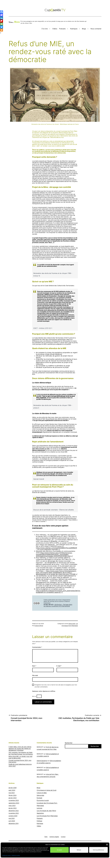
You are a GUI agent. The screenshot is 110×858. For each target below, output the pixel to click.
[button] (107, 844)
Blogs (84, 29)
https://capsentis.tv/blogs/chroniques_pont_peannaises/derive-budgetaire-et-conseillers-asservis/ (58, 591)
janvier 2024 (13, 798)
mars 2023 (12, 805)
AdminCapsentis (42, 760)
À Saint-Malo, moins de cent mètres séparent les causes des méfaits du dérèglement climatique (20, 748)
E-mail (58, 666)
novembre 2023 (14, 800)
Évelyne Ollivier (38, 625)
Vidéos (54, 29)
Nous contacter (96, 29)
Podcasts (62, 29)
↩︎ (59, 549)
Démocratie (72, 623)
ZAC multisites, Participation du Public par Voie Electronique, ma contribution (21, 753)
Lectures (39, 808)
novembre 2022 (14, 813)
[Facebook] (1, 12)
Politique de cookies (6, 855)
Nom (34, 666)
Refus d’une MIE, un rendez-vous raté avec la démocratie (20, 757)
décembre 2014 (13, 823)
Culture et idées (42, 793)
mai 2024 (12, 793)
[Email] (1, 24)
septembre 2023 (14, 803)
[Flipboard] (1, 21)
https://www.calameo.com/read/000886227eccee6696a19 (56, 548)
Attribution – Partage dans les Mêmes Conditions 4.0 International (58, 605)
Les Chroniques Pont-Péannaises (47, 816)
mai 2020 (12, 818)
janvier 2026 (12, 787)
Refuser (79, 850)
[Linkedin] (1, 18)
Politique (39, 821)
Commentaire (37, 647)
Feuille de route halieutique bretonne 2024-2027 (20, 765)
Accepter (59, 850)
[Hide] (0, 33)
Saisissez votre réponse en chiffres (43, 691)
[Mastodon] (1, 15)
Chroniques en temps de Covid (46, 790)
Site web (35, 675)
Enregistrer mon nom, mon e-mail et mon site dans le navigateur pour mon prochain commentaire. (56, 686)
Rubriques (73, 29)
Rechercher (68, 743)
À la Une (45, 29)
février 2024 (12, 795)
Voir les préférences (98, 850)
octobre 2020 (13, 816)
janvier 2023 (12, 808)
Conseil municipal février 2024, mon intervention (20, 761)
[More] (1, 30)
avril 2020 (12, 821)
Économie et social (43, 800)
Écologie (39, 798)
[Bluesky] (1, 27)
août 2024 (12, 790)
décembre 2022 (14, 810)
